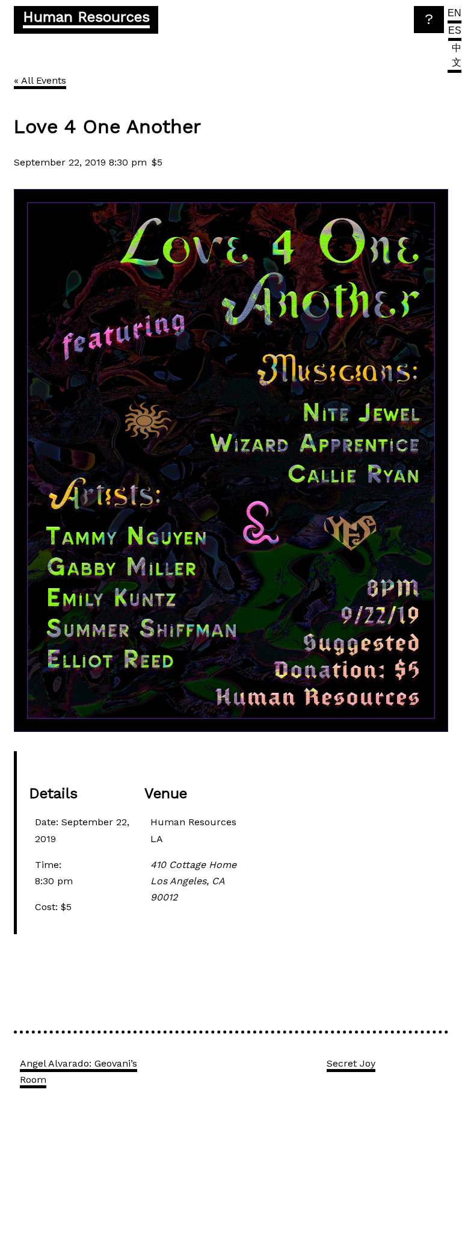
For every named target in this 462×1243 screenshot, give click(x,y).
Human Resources (86, 16)
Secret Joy (351, 1063)
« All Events (40, 80)
